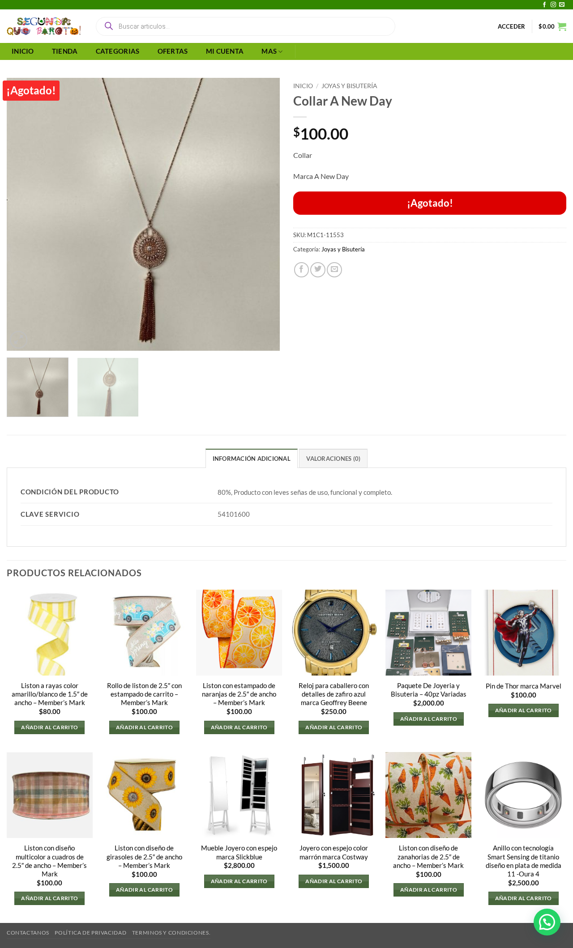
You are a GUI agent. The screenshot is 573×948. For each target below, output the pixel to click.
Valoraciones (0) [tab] (333, 458)
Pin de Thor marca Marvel (523, 686)
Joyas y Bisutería (349, 85)
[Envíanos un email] (561, 5)
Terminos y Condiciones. (171, 932)
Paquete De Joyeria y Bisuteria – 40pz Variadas (428, 690)
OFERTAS (173, 51)
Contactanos (28, 932)
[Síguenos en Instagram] (553, 5)
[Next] (263, 214)
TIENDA (65, 51)
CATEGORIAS (118, 51)
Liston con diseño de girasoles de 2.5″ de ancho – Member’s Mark (144, 856)
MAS (269, 51)
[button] (512, 26)
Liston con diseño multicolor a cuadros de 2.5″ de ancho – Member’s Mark (49, 860)
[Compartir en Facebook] (301, 269)
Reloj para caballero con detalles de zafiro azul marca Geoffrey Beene (334, 694)
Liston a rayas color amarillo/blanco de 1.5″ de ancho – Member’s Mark (50, 694)
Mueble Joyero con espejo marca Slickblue (239, 852)
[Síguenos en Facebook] (544, 5)
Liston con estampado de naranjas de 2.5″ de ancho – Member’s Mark (239, 694)
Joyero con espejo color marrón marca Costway (333, 852)
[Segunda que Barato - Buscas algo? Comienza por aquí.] (44, 26)
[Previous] (23, 214)
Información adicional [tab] (252, 458)
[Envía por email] (334, 269)
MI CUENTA (225, 51)
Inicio (303, 85)
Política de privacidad (90, 932)
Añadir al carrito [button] (49, 727)
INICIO (23, 51)
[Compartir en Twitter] (317, 269)
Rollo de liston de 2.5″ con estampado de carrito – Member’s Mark (144, 694)
